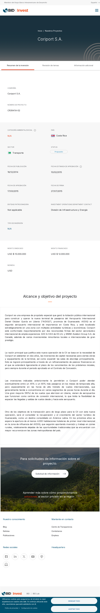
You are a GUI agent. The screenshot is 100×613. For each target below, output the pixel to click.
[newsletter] (6, 564)
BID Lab (36, 593)
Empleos (55, 535)
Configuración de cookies (29, 608)
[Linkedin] (15, 556)
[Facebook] (6, 556)
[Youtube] (33, 556)
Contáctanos (57, 531)
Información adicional (83, 65)
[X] (24, 556)
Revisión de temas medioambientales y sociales (51, 67)
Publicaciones (8, 535)
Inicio (40, 31)
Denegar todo (74, 601)
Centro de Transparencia (62, 526)
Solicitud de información (47, 473)
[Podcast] (41, 556)
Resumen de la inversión (18, 65)
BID (28, 593)
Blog (5, 526)
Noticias (6, 531)
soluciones (31, 496)
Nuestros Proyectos (53, 31)
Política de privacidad (11, 608)
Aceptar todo (74, 609)
